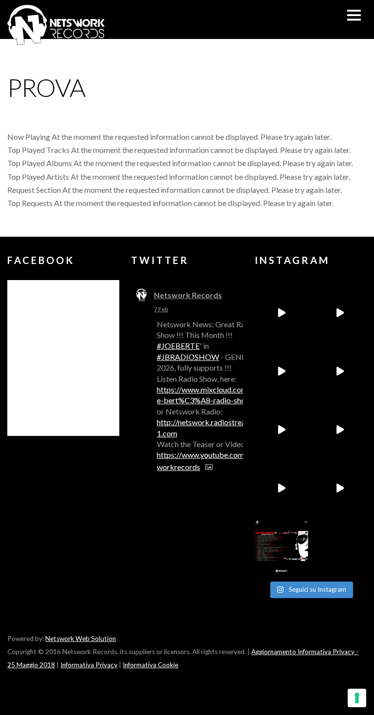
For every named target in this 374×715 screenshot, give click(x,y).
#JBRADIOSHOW (188, 356)
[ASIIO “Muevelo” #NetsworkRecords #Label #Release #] (281, 429)
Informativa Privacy (88, 665)
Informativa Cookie (150, 665)
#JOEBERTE (178, 345)
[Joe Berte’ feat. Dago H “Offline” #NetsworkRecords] (281, 312)
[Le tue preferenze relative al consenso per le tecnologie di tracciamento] (357, 698)
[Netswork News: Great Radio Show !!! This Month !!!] (281, 546)
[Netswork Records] (56, 40)
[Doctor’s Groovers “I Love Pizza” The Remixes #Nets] (340, 371)
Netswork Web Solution (80, 638)
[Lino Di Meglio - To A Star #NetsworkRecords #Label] (281, 371)
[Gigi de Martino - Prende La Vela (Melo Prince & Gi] (340, 312)
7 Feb (161, 309)
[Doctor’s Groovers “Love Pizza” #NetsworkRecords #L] (340, 429)
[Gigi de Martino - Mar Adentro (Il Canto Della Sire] (281, 488)
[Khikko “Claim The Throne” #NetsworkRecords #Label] (340, 488)
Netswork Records (188, 295)
